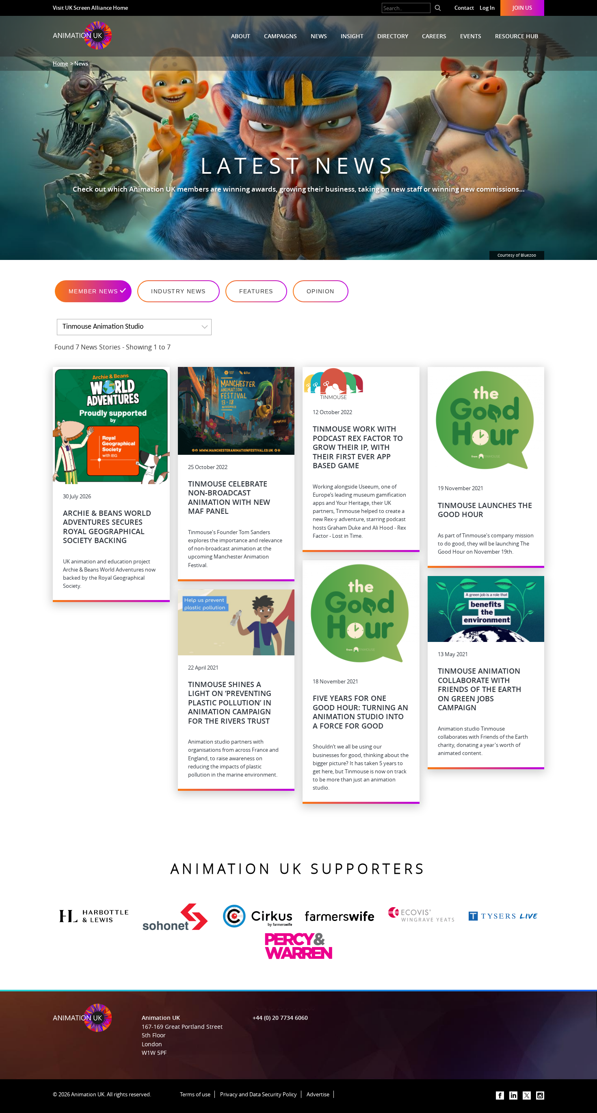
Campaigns (280, 36)
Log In (487, 7)
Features (256, 291)
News (319, 36)
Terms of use (195, 1094)
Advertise (318, 1094)
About (240, 36)
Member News (93, 291)
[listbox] (134, 327)
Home (60, 63)
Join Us (522, 7)
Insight (352, 36)
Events (470, 36)
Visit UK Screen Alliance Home (90, 7)
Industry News (178, 291)
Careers (434, 36)
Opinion (321, 291)
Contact (464, 7)
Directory (392, 36)
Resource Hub (516, 36)
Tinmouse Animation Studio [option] (103, 327)
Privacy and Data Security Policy (258, 1094)
